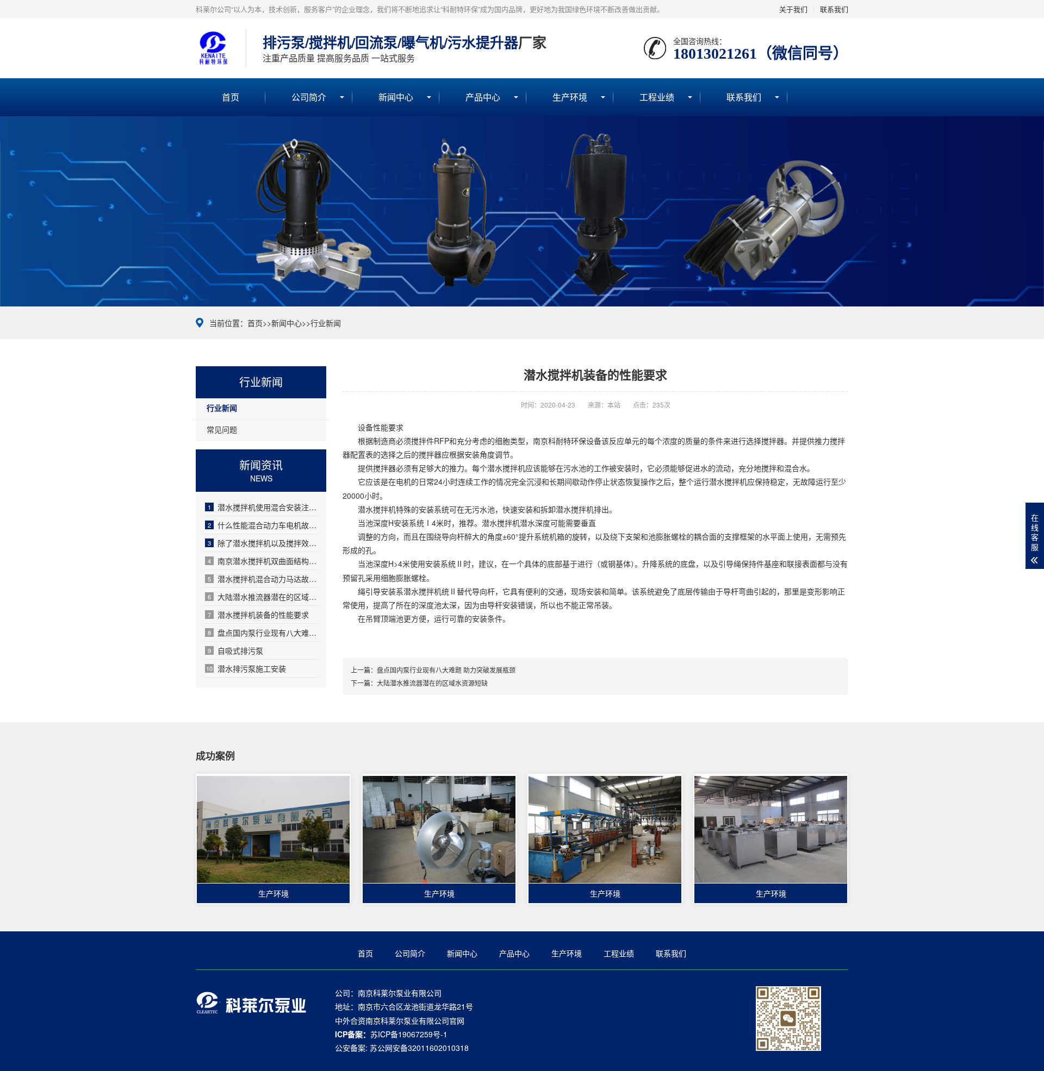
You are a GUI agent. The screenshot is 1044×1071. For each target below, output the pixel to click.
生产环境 (569, 97)
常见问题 (222, 429)
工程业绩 (656, 97)
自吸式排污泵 (235, 650)
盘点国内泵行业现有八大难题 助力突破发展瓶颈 (263, 632)
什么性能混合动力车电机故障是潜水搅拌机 (263, 524)
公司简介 (308, 97)
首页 (230, 97)
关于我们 (793, 9)
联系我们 (834, 9)
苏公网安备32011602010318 (419, 1047)
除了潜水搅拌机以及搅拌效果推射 (263, 542)
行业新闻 (325, 322)
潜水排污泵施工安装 (246, 668)
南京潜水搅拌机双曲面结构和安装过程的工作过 (263, 560)
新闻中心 (395, 97)
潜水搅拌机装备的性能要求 (258, 614)
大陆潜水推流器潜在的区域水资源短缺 (263, 596)
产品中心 (482, 97)
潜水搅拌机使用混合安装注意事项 (263, 507)
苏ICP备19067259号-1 (409, 1034)
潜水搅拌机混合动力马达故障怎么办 (263, 578)
